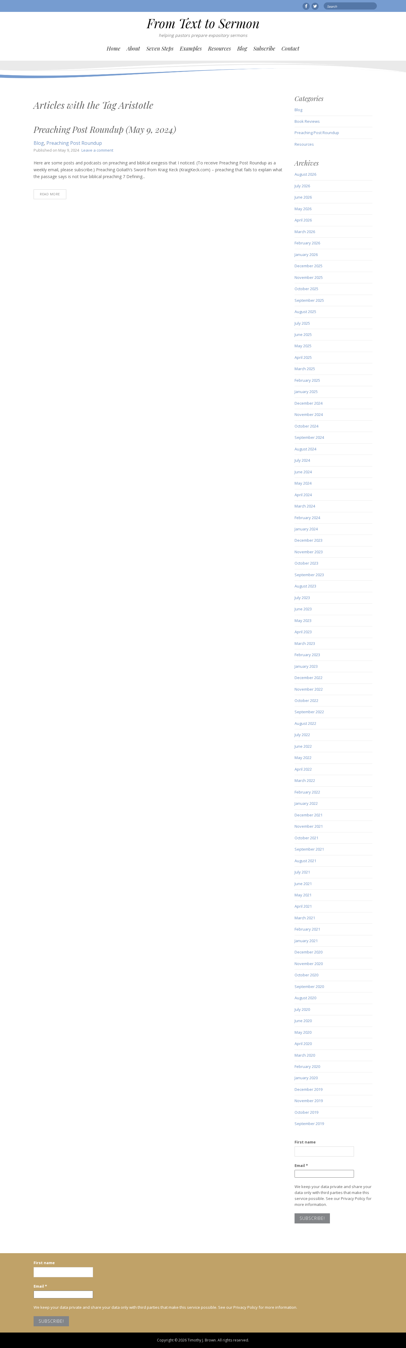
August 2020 (305, 997)
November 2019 (309, 1100)
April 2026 (303, 220)
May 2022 (303, 757)
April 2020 (303, 1043)
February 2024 (307, 517)
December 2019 (308, 1089)
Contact (290, 48)
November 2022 (309, 689)
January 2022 (306, 803)
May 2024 (303, 483)
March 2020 (305, 1055)
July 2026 (302, 185)
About (133, 48)
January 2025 (306, 391)
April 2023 (303, 631)
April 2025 (303, 357)
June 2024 (303, 472)
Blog (242, 48)
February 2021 (307, 929)
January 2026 (306, 254)
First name (305, 1142)
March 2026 (305, 231)
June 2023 (303, 609)
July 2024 (302, 460)
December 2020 (308, 952)
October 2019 (306, 1112)
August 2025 (305, 311)
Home (113, 48)
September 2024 (309, 437)
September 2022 (309, 711)
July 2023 (302, 597)
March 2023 (305, 643)
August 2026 (305, 174)
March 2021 (305, 917)
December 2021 (308, 815)
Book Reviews (307, 121)
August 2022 (305, 723)
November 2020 (309, 963)
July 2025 (302, 323)
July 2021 (302, 872)
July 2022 (302, 734)
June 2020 (303, 1020)
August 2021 (305, 860)
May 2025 (303, 345)
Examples (191, 48)
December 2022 (308, 677)
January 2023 (306, 666)
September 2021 (309, 849)
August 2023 (305, 586)
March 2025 (305, 368)
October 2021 (306, 837)
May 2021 (303, 895)
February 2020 (307, 1066)
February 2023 (307, 654)
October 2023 (306, 563)
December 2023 (308, 540)
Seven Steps (160, 48)
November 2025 (309, 277)
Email (301, 1165)
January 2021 (306, 940)
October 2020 (306, 975)
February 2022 (307, 792)
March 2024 (305, 506)
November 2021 (309, 826)
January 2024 (306, 529)
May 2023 (303, 620)
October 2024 (306, 426)
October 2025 (306, 288)
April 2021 (303, 906)
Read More (50, 194)
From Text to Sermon (203, 23)
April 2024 (303, 494)
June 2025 (303, 334)
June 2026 (303, 197)
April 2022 (303, 769)
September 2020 (309, 986)
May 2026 (303, 208)
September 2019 (309, 1123)
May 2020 (303, 1032)
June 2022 (303, 746)
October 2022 (306, 700)
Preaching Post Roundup (74, 143)
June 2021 (303, 883)
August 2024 (305, 449)
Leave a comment (97, 150)
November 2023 (309, 551)
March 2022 (305, 780)
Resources (219, 48)
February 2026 (307, 243)
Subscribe (264, 48)
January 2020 (306, 1077)
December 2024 (308, 403)
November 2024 (309, 414)
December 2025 (308, 265)
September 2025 (309, 300)
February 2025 (307, 380)
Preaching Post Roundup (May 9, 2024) (105, 129)
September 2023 (309, 574)
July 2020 (302, 1009)
